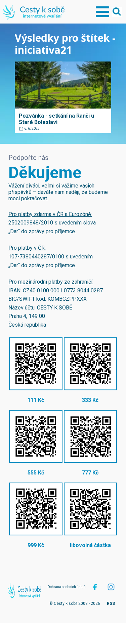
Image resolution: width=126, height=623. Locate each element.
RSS (111, 603)
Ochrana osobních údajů (66, 587)
